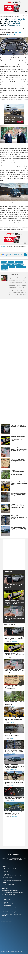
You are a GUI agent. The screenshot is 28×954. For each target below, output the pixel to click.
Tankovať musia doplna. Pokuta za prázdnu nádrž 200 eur (14, 797)
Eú (8, 262)
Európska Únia (4, 264)
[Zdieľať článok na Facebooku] (7, 34)
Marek (12, 605)
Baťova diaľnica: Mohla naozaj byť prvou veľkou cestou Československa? (18, 461)
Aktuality (4, 15)
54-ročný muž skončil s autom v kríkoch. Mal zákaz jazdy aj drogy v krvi (18, 473)
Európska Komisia (19, 262)
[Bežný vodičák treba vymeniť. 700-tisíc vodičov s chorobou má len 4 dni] (5, 456)
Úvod (1, 15)
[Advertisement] (14, 363)
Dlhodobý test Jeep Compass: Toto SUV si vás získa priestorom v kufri (18, 506)
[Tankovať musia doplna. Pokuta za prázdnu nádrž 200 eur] (14, 796)
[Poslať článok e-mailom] (14, 34)
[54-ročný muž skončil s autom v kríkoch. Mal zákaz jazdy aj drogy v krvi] (5, 478)
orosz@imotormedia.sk (13, 870)
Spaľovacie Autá (4, 266)
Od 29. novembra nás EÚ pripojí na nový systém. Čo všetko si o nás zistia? (18, 427)
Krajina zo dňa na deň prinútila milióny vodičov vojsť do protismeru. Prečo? (14, 813)
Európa (12, 262)
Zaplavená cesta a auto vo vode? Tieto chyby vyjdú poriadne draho (18, 495)
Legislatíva (20, 264)
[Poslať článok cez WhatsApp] (12, 34)
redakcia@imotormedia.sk (16, 875)
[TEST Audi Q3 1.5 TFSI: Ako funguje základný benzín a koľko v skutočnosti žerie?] (5, 535)
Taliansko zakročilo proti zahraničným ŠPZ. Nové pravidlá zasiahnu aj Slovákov (18, 438)
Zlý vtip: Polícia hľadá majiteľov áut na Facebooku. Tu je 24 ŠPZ (19, 517)
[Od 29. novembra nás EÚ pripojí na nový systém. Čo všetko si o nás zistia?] (5, 433)
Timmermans (12, 266)
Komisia (15, 264)
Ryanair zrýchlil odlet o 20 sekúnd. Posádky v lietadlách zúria (19, 483)
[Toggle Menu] (26, 11)
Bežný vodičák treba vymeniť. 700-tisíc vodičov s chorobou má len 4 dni (19, 449)
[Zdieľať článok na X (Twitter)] (9, 34)
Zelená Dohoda (4, 269)
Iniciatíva (10, 264)
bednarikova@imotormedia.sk (16, 868)
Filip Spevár (13, 706)
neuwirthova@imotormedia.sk (17, 892)
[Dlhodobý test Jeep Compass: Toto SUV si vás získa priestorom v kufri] (5, 512)
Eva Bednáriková (14, 589)
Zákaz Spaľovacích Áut (21, 266)
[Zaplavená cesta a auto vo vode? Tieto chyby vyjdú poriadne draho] (5, 501)
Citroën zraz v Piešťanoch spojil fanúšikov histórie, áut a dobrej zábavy (14, 782)
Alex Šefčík (13, 621)
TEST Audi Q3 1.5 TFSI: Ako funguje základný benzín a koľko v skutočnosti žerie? (19, 529)
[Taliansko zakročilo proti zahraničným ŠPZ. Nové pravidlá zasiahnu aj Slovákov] (5, 444)
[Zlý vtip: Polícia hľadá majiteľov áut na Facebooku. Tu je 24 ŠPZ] (5, 524)
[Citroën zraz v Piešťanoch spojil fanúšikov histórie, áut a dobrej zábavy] (14, 780)
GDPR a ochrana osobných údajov (8, 894)
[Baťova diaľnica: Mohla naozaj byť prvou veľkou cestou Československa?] (5, 467)
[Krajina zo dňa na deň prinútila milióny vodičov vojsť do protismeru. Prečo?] (14, 811)
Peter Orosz (18, 32)
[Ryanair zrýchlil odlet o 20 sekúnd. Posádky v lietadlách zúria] (5, 490)
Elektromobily (4, 262)
